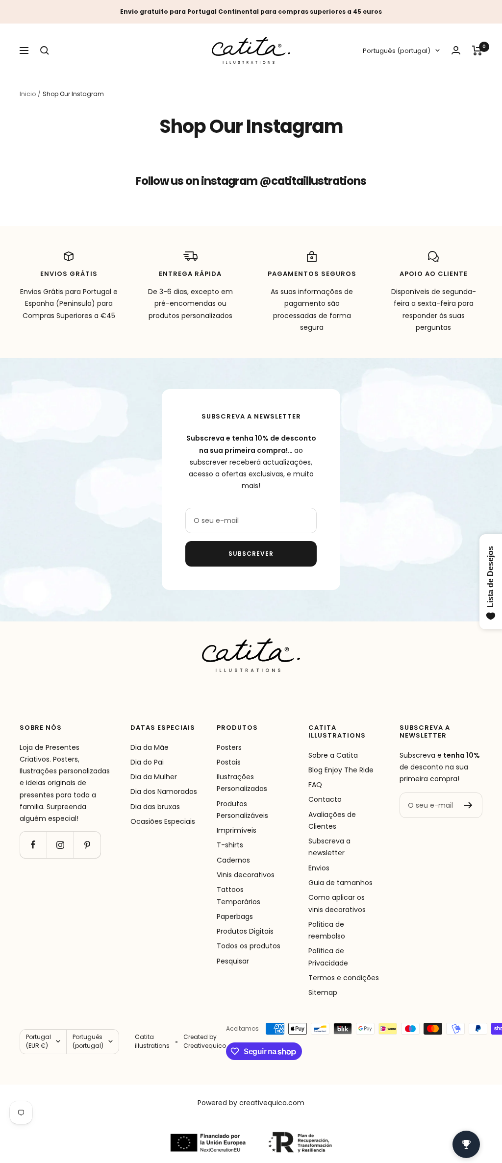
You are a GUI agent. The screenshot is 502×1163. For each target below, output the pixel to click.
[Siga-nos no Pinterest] (87, 844)
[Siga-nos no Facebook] (33, 844)
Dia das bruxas (155, 807)
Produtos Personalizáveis (242, 809)
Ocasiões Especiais (162, 821)
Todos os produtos (248, 946)
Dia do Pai (147, 762)
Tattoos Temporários (238, 895)
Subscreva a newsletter (329, 847)
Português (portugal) (396, 50)
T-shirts (230, 845)
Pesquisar (233, 961)
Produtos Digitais (245, 931)
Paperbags (235, 916)
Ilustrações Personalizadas (242, 782)
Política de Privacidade (328, 956)
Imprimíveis (236, 830)
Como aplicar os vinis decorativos (337, 903)
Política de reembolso (326, 930)
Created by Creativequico (204, 1041)
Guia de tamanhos (340, 883)
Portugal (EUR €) (38, 1041)
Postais (229, 762)
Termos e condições (343, 978)
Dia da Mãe (149, 747)
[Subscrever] (468, 805)
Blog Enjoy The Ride (341, 770)
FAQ (315, 785)
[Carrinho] (477, 50)
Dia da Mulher (153, 777)
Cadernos (233, 860)
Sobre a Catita (333, 755)
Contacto (325, 799)
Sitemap (322, 992)
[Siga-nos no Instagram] (60, 844)
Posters (229, 747)
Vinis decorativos (246, 875)
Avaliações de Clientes (332, 820)
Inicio (28, 94)
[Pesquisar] (44, 50)
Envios (318, 868)
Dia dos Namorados (163, 791)
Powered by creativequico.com (251, 1103)
